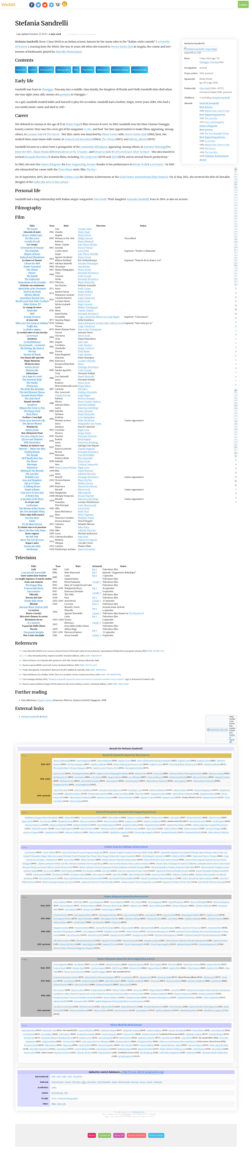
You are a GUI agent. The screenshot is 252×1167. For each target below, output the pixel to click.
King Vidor (96, 856)
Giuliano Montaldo (87, 392)
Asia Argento (112, 781)
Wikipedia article (139, 1112)
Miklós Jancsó (108, 860)
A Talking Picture (32, 486)
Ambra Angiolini (200, 825)
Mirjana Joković (123, 1041)
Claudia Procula (62, 395)
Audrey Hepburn (154, 1030)
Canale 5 (96, 582)
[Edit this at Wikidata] (141, 1072)
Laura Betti (186, 1038)
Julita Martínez (29, 1030)
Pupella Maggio (98, 972)
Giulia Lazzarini (191, 828)
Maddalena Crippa (33, 817)
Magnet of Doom (32, 254)
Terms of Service (136, 1135)
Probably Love (32, 477)
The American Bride (32, 379)
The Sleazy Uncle (32, 411)
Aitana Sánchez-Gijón (171, 1045)
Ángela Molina (115, 777)
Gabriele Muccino (87, 474)
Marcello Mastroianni (69, 51)
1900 (114, 156)
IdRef (53, 1104)
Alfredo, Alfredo (138, 139)
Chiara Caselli (127, 928)
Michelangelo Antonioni (153, 856)
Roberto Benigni (86, 398)
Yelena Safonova (154, 777)
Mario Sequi (73, 124)
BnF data (76, 1082)
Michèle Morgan (136, 867)
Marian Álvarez (84, 1052)
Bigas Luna (83, 430)
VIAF (59, 1076)
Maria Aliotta (212, 990)
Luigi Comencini (86, 298)
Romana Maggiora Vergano (80, 948)
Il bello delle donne (33, 600)
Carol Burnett (168, 1038)
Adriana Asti (197, 931)
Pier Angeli (136, 902)
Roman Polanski (78, 863)
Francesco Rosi (158, 874)
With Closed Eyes (32, 442)
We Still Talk (32, 536)
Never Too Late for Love (32, 539)
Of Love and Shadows (32, 439)
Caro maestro (33, 591)
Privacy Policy (156, 1135)
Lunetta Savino (137, 1001)
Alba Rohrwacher (72, 794)
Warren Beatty (207, 867)
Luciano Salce (35, 134)
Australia (91, 1082)
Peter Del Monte (86, 420)
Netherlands (124, 1082)
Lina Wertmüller (86, 455)
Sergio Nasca (84, 386)
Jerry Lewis (49, 871)
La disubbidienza (32, 342)
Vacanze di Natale (32, 354)
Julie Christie (127, 1045)
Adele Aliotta (70, 994)
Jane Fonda (114, 878)
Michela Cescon (132, 828)
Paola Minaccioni (129, 1007)
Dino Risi (106, 871)
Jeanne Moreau (213, 860)
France (68, 1082)
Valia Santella (84, 492)
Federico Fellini (179, 856)
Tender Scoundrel (32, 266)
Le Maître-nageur (32, 329)
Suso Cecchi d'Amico (118, 863)
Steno (81, 364)
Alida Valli (69, 817)
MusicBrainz (57, 1093)
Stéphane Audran (194, 1034)
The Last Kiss (211, 118)
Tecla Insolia (76, 801)
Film (76, 69)
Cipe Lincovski (89, 1041)
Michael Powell (71, 856)
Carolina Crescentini (63, 1007)
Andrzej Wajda (30, 871)
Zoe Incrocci (45, 821)
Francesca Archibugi (88, 408)
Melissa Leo (179, 1049)
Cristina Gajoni (98, 968)
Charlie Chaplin (116, 852)
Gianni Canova (45, 700)
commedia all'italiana (93, 146)
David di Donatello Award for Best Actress (126, 755)
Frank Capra (198, 852)
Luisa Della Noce (86, 1030)
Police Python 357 (32, 304)
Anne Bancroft (217, 1030)
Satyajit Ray (84, 856)
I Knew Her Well (32, 263)
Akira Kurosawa (55, 856)
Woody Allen (162, 863)
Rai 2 (94, 569)
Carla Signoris (210, 1007)
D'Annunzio (32, 386)
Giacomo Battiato (87, 404)
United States (57, 1082)
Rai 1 (94, 572)
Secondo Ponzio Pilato (32, 395)
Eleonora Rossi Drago (113, 905)
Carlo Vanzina (85, 345)
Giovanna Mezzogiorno (110, 790)
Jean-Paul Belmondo (73, 878)
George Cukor (211, 852)
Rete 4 (95, 604)
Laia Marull (62, 1049)
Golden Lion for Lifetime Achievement (126, 846)
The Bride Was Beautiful (32, 389)
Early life (20, 69)
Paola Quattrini (98, 990)
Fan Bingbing (146, 1052)
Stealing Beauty (32, 452)
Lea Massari (126, 977)
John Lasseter (98, 874)
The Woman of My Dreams (32, 508)
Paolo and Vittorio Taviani (205, 856)
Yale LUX (61, 1104)
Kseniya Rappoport (203, 790)
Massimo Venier (86, 518)
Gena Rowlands (105, 1038)
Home (92, 1135)
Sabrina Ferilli (146, 928)
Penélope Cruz (135, 790)
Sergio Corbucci (86, 348)
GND (64, 1076)
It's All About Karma (32, 524)
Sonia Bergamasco (213, 931)
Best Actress (206, 107)
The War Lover (32, 238)
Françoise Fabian (49, 1038)
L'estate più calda (32, 546)
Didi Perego (117, 968)
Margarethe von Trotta (89, 423)
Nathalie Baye (124, 1049)
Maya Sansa (151, 828)
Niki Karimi (50, 1045)
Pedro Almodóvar (191, 878)
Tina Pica (172, 964)
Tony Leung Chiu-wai (146, 882)
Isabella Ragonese (103, 1001)
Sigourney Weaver (171, 882)
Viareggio (204, 62)
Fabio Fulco (83, 527)
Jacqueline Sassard (131, 1030)
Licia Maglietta (82, 784)
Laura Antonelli (131, 915)
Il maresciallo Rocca (33, 588)
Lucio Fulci (83, 251)
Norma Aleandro (106, 1045)
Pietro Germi (109, 134)
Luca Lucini (84, 508)
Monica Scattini (111, 821)
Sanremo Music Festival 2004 (33, 607)
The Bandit (32, 276)
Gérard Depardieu (159, 867)
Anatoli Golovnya (133, 852)
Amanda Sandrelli (221, 97)
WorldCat (77, 1076)
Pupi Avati (83, 536)
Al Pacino (145, 863)
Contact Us (104, 1135)
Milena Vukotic (119, 990)
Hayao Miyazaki (203, 871)
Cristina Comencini (88, 464)
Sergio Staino (84, 433)
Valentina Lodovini (109, 828)
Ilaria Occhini (87, 828)
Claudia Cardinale (99, 764)
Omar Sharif (143, 871)
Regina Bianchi (155, 968)
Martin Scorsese (38, 867)
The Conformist (89, 156)
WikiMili (8, 4)
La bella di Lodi (32, 241)
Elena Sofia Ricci (200, 777)
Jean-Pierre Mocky (87, 244)
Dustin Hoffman (119, 867)
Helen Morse (125, 1038)
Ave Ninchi (79, 964)
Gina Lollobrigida (61, 761)
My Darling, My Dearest (32, 348)
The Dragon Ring (33, 585)
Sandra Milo (174, 968)
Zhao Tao (139, 794)
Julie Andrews (206, 878)
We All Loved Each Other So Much (130, 151)
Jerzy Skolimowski (93, 878)
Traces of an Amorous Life (32, 420)
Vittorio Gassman (103, 867)
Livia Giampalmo (86, 417)
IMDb (45, 716)
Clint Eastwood (68, 871)
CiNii (53, 1087)
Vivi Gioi (95, 964)
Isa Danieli (216, 981)
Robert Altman (86, 867)
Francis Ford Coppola (194, 860)
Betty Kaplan (84, 439)
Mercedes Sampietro (39, 1049)
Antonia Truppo (213, 828)
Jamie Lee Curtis (66, 882)
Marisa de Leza (49, 1030)
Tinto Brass (65, 169)
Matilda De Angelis (118, 832)
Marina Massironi (33, 825)
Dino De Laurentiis (127, 871)
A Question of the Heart (32, 499)
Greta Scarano (175, 1007)
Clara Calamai (59, 902)
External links (139, 69)
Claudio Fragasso (86, 448)
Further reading (120, 69)
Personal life (46, 69)
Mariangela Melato (134, 768)
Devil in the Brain (32, 291)
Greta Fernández (209, 1052)
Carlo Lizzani (84, 276)
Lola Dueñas (198, 1049)
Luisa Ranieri (142, 1010)
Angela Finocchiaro (176, 825)
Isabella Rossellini (188, 1010)
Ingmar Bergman (94, 852)
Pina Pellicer (198, 1030)
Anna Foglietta (89, 944)
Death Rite (32, 310)
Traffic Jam (32, 326)
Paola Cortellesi (121, 794)
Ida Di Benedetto (50, 817)
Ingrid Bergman (176, 902)
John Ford (66, 852)
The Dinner (210, 148)
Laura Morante (60, 790)
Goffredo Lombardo (197, 863)
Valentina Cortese (191, 964)
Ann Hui (223, 878)
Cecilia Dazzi (218, 821)
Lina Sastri (79, 777)
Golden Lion (71, 176)
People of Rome (32, 489)
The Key (90, 169)
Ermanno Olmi (78, 874)
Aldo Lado (83, 342)
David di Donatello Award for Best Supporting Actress (126, 812)
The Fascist (53, 134)
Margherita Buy (222, 777)
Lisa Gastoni (70, 909)
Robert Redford (127, 878)
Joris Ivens (69, 860)
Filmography (63, 69)
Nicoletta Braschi (197, 821)
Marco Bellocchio (137, 874)
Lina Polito (96, 817)
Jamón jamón (32, 430)
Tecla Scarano (193, 968)
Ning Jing (67, 1045)
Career (32, 69)
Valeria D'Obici (176, 773)
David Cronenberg (149, 878)
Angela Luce (130, 821)
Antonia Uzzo (137, 994)
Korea (142, 1082)
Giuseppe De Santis (178, 863)
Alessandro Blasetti (170, 852)
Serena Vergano (109, 1034)
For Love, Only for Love (32, 436)
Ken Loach (134, 863)
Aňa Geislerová (103, 1049)
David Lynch (38, 874)
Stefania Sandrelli (232, 738)
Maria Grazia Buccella (74, 972)
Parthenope (32, 549)
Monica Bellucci (111, 997)
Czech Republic (104, 1082)
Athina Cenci (157, 817)
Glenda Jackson (65, 1038)
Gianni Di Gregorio (87, 539)
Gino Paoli (205, 88)
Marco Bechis (85, 480)
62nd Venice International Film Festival (143, 176)
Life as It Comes (32, 483)
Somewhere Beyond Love (32, 298)
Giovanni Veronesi (87, 436)
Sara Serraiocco (121, 1010)
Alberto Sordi (117, 323)
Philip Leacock (85, 238)
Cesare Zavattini (127, 856)
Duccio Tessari (85, 247)
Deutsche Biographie (68, 1098)
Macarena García (62, 1052)
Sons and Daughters (214, 122)
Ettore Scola (101, 151)
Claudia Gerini (51, 832)
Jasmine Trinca (104, 797)
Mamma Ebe (32, 370)
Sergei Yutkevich (110, 856)
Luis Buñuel (30, 852)
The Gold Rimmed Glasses (32, 392)
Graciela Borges (216, 1034)
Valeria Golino (180, 790)
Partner (32, 273)
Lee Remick (28, 1034)
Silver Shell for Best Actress (126, 1025)
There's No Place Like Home (32, 530)
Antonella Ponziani (90, 781)
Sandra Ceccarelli (88, 997)
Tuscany (214, 62)
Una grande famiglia (34, 632)
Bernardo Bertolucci (36, 156)
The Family (32, 382)
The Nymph (32, 455)
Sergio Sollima (85, 291)
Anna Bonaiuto (132, 781)
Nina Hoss (223, 1052)
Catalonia (157, 1082)
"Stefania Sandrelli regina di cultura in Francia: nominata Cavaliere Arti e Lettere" (86, 679)
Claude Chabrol (85, 310)
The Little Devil (32, 398)
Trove (54, 1098)
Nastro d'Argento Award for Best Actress (126, 896)
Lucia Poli (175, 990)
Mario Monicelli (42, 151)
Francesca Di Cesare (87, 994)
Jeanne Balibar (146, 1045)
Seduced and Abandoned (79, 139)
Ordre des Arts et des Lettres (51, 182)
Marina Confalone (83, 790)
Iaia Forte (186, 928)
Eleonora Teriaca (105, 994)
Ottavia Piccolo (60, 915)
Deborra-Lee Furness (169, 1041)
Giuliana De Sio (60, 777)
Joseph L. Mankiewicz (47, 860)
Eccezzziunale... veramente (32, 345)
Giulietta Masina (88, 905)
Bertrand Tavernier (48, 878)
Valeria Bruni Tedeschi (156, 781)
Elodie (226, 1010)
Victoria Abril (69, 1041)
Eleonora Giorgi (216, 773)
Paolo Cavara (84, 288)
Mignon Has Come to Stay (217, 111)
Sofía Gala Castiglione (170, 1052)
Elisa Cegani (155, 964)
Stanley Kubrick (176, 867)
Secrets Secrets (32, 367)
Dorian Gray (78, 968)
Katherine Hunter (146, 1038)
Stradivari (32, 404)
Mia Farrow (29, 1038)
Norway (134, 1082)
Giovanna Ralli (164, 977)
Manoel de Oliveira (87, 486)
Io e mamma (34, 622)
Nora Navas (217, 1049)
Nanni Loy (101, 317)
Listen (243, 4)
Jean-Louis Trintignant (89, 329)
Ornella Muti (79, 922)
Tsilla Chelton (166, 1049)
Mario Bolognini (86, 323)
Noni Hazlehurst (188, 1041)
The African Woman (32, 423)
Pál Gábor (83, 389)
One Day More (32, 518)
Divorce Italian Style (122, 46)
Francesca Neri (81, 928)
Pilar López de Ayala (219, 1045)
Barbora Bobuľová (157, 790)
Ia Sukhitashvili (125, 1056)
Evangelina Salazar (86, 1034)
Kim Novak (203, 882)
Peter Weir (186, 882)
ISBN (149, 651)
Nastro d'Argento (208, 126)
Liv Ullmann (134, 777)
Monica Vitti (137, 764)
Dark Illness (32, 414)
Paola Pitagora (108, 909)
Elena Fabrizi (114, 817)
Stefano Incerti (85, 483)
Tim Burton (57, 874)
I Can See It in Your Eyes (32, 492)
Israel (149, 1082)
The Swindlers (32, 251)
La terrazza (210, 141)
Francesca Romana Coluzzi (65, 977)
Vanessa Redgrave (167, 878)
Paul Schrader (107, 882)
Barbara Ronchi (210, 797)
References (102, 69)
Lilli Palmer (64, 1034)
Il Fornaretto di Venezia (32, 247)
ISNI (53, 1076)
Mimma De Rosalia (195, 990)
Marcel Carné (78, 852)
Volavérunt (32, 467)
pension (65, 94)
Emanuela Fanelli (169, 832)
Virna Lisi (158, 773)
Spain (114, 1082)
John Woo (117, 874)
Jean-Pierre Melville (88, 254)
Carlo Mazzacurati (87, 505)
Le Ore (87, 129)
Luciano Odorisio (86, 360)
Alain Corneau (85, 304)
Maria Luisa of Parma (65, 467)
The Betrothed (135, 613)
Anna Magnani (83, 761)
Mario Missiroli (85, 241)
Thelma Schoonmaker (205, 874)
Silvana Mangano (163, 761)
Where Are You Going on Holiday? (32, 323)
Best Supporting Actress (212, 114)
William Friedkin (180, 874)
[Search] (64, 4)
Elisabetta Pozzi (65, 821)
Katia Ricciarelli (95, 935)
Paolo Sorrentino (86, 549)
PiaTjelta (191, 1052)
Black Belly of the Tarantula (32, 288)
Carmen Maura (195, 1045)
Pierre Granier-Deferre (89, 401)
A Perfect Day (32, 496)
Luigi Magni (113, 317)
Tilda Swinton (28, 882)
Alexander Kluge (38, 856)
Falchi (32, 521)
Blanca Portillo (145, 1049)
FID (66, 1093)
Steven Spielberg (95, 863)
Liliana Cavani (127, 882)
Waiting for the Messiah (32, 470)
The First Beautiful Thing (217, 133)
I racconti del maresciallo (33, 572)
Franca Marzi (59, 968)
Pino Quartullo (85, 458)
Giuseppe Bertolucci (88, 367)
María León (29, 1052)
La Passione (32, 505)
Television (87, 69)
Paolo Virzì (83, 511)
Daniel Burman (85, 470)
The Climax (108, 139)
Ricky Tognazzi (86, 514)
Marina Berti (91, 977)
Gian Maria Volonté (169, 860)
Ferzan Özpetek (86, 496)
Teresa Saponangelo (144, 832)
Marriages (32, 464)
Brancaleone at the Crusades (71, 151)
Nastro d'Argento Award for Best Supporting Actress (126, 958)
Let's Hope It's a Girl (32, 376)
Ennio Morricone (216, 863)
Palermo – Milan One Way (32, 448)
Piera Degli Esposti (106, 825)
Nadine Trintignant (88, 307)
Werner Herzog (217, 882)
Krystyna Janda (31, 1045)
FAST (70, 1076)
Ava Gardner (46, 1034)
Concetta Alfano (122, 994)
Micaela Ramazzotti (97, 794)
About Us (119, 1135)
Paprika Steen (104, 1052)
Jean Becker (84, 266)
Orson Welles (49, 852)
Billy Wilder (148, 852)
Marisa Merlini (214, 964)
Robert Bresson (88, 860)
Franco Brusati (85, 411)
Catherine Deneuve (90, 882)
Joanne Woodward (177, 1030)
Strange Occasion (32, 317)
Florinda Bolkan (176, 764)
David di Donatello (209, 103)
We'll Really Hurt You (32, 458)
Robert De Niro (62, 863)
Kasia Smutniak (130, 940)
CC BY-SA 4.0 (125, 1114)
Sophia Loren (124, 761)
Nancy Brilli (27, 821)
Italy (84, 1082)
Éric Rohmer (89, 871)
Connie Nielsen (82, 1049)
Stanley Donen (182, 871)
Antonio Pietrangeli (156, 146)
